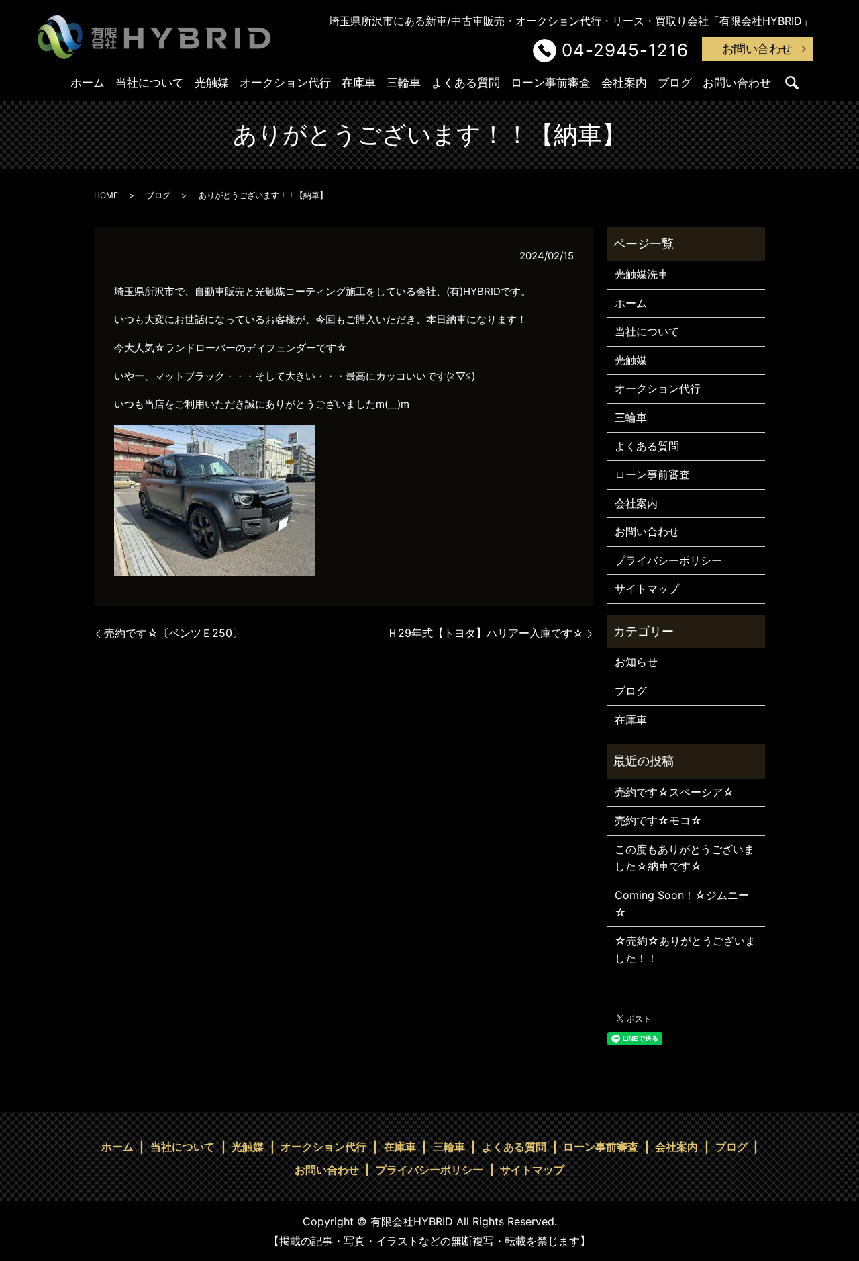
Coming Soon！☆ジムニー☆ (682, 903)
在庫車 (359, 82)
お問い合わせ (757, 49)
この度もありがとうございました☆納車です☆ (684, 857)
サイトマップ (647, 588)
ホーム (87, 82)
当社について (149, 82)
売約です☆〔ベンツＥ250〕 (173, 633)
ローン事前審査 (551, 82)
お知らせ (636, 661)
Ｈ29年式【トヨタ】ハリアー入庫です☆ (485, 633)
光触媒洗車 (641, 274)
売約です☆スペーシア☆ (674, 792)
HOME (106, 195)
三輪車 (404, 82)
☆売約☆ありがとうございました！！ (685, 949)
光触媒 (212, 82)
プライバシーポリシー (668, 560)
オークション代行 (285, 82)
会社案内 (624, 82)
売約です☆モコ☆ (658, 820)
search (792, 83)
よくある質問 (466, 82)
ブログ (675, 82)
